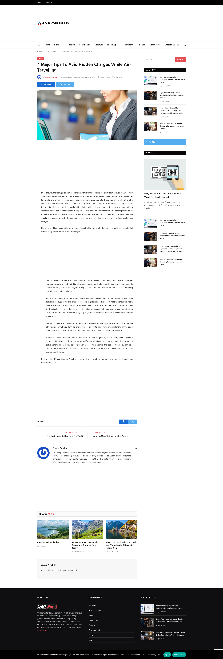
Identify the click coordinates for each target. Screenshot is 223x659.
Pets (91, 615)
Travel (72, 45)
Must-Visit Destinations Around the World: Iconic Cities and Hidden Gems (121, 545)
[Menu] (39, 44)
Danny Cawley (51, 77)
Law (91, 640)
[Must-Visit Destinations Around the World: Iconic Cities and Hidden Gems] (121, 529)
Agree (167, 655)
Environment (94, 630)
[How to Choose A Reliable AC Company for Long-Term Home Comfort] (150, 126)
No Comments (105, 77)
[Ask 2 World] (58, 23)
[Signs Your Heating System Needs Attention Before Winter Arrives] (150, 95)
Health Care (84, 45)
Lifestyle (98, 45)
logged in (56, 570)
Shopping (111, 45)
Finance (141, 45)
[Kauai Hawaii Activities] (53, 529)
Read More (42, 630)
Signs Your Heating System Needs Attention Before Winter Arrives (172, 95)
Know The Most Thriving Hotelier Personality (112, 436)
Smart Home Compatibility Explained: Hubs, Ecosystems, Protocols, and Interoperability (172, 111)
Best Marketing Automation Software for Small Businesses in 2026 (172, 80)
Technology (127, 45)
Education (93, 605)
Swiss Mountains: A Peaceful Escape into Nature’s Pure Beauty (85, 545)
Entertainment (172, 45)
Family (91, 635)
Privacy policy (179, 655)
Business (58, 45)
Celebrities (93, 620)
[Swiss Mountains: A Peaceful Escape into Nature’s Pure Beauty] (87, 529)
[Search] (184, 45)
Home (47, 45)
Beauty (92, 625)
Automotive (155, 45)
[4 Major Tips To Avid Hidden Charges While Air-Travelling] (87, 115)
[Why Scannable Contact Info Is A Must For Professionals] (165, 174)
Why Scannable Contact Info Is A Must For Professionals (162, 195)
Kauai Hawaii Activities (48, 542)
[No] (219, 654)
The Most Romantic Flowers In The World (65, 436)
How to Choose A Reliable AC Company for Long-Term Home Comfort (172, 126)
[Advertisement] (139, 23)
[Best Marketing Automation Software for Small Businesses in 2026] (150, 80)
